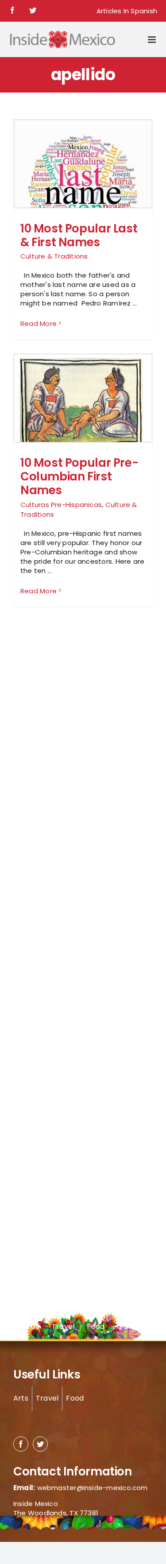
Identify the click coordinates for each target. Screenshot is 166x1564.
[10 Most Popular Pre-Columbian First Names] (83, 402)
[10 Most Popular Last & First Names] (83, 189)
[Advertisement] (48, 769)
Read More (38, 323)
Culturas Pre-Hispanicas (61, 504)
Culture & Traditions (54, 256)
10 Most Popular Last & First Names (78, 235)
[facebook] (20, 1444)
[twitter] (40, 1444)
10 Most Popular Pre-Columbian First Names (79, 476)
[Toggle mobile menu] (152, 39)
